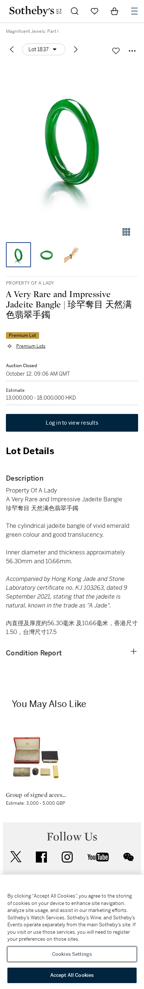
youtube (98, 857)
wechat (128, 857)
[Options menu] (132, 50)
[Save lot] (116, 51)
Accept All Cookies (72, 975)
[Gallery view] (126, 231)
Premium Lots (30, 346)
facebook (41, 857)
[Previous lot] (11, 49)
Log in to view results (72, 422)
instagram (67, 857)
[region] (72, 932)
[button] (72, 141)
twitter (15, 857)
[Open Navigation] (134, 11)
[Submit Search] (74, 11)
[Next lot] (75, 49)
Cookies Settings (72, 954)
